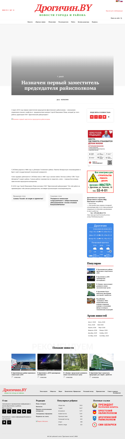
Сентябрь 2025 (104, 336)
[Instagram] (9, 411)
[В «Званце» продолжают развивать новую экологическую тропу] (91, 286)
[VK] (92, 117)
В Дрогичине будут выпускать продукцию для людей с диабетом (103, 293)
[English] (119, 1)
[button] (117, 18)
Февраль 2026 (92, 330)
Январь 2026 (103, 330)
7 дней (60, 76)
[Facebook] (96, 117)
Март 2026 (102, 327)
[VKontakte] (19, 411)
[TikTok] (14, 411)
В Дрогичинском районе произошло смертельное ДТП (104, 271)
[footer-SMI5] (107, 424)
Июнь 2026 (91, 325)
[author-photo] (12, 377)
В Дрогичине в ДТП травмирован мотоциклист (102, 278)
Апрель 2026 (92, 327)
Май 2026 (100, 325)
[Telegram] (104, 117)
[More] (109, 117)
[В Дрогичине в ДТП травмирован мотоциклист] (91, 278)
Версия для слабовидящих (114, 11)
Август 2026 (92, 322)
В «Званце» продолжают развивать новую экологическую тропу (104, 286)
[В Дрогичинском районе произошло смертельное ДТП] (91, 271)
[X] (100, 117)
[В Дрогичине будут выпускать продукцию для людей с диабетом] (91, 293)
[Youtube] (24, 411)
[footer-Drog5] (107, 418)
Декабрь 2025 (92, 333)
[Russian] (121, 1)
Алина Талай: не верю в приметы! (28, 199)
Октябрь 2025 (92, 336)
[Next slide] (110, 251)
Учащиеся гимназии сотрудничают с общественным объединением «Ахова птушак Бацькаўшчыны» (64, 201)
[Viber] (9, 422)
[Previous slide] (90, 251)
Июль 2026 (101, 322)
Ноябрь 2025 (103, 333)
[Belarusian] (117, 1)
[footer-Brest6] (107, 412)
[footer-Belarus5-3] (107, 405)
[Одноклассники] (29, 411)
